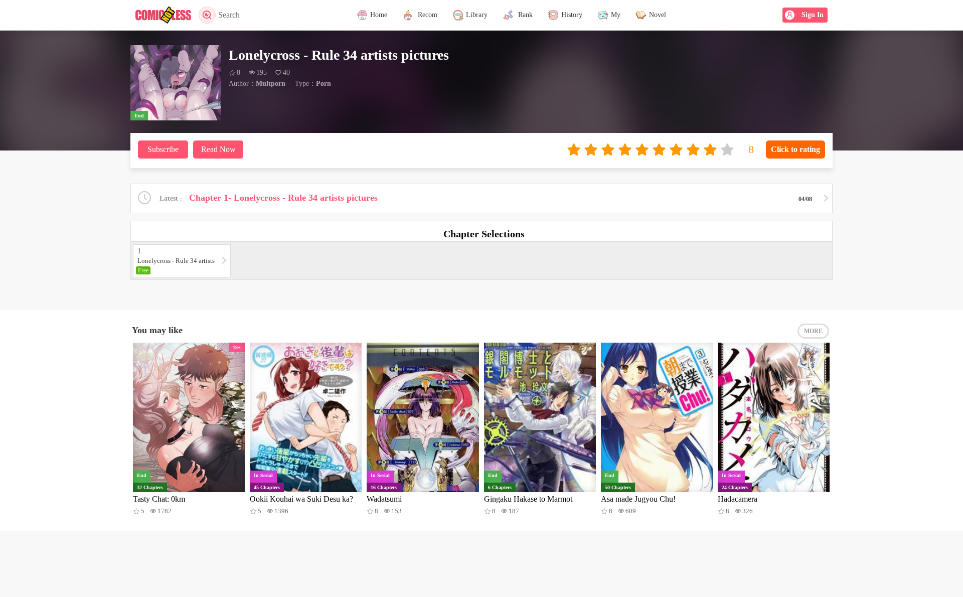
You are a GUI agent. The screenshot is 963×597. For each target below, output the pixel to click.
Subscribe (163, 149)
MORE (813, 331)
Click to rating (795, 149)
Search (229, 15)
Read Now (218, 149)
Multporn (270, 83)
